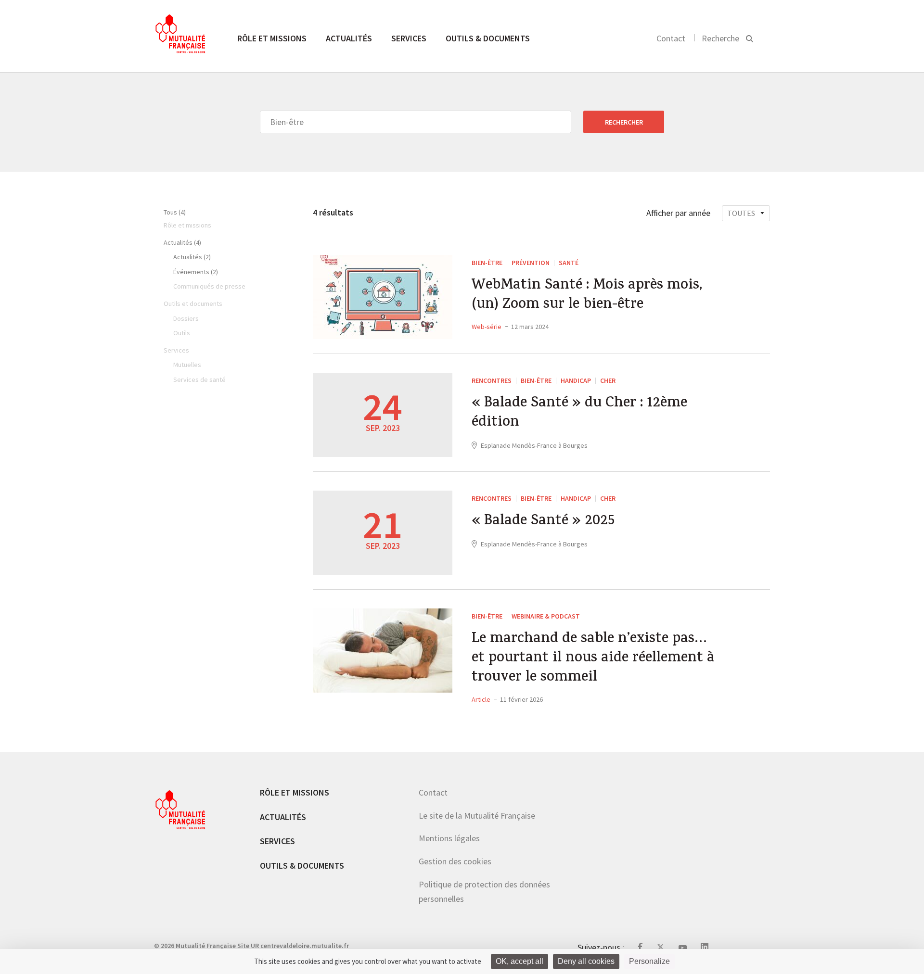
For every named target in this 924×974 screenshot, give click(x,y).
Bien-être (487, 262)
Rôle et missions (272, 38)
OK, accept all (519, 961)
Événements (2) (195, 271)
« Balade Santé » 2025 (543, 521)
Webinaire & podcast (546, 616)
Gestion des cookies (455, 861)
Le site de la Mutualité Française (477, 815)
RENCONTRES (492, 380)
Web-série (486, 326)
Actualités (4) (182, 242)
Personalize (649, 961)
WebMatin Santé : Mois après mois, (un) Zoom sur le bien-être (587, 296)
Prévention (531, 262)
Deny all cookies (586, 961)
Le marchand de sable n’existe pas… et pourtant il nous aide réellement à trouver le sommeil (593, 659)
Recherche (720, 38)
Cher (608, 380)
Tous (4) (175, 212)
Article (481, 699)
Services (408, 38)
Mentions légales (449, 838)
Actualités (349, 38)
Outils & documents (488, 38)
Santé (568, 262)
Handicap (576, 380)
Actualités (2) (192, 257)
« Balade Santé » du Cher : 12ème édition (579, 413)
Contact (670, 38)
